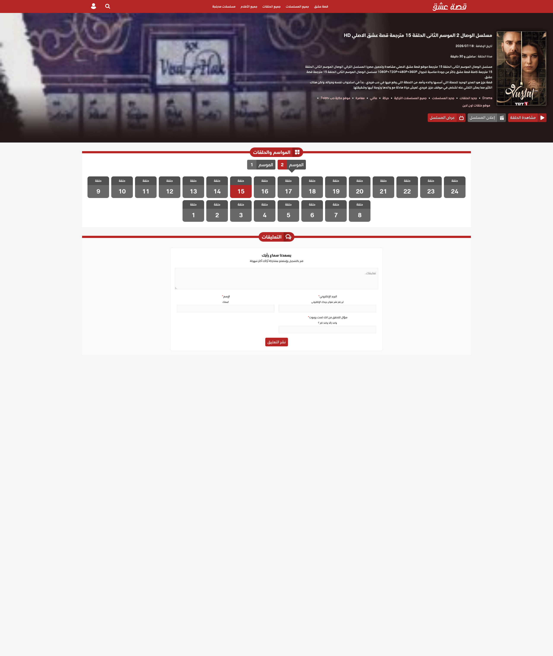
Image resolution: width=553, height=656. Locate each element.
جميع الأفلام (249, 6)
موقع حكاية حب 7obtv (335, 98)
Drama (487, 98)
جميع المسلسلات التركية (410, 98)
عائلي (373, 98)
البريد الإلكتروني (327, 296)
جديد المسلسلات (443, 98)
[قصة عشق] (450, 6)
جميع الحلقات (271, 6)
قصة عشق (321, 6)
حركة (386, 98)
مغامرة (360, 98)
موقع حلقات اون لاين (476, 105)
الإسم (226, 296)
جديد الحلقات (468, 98)
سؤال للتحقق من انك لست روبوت (327, 317)
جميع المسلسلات (297, 6)
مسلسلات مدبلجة (223, 6)
